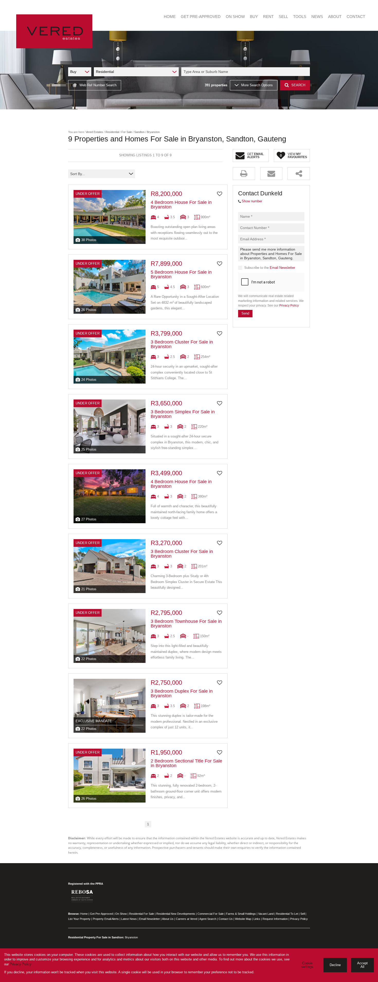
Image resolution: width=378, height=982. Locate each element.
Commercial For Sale (210, 913)
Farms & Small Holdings (241, 913)
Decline (335, 965)
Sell (302, 913)
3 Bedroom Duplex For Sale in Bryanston (182, 693)
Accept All (362, 965)
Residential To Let (287, 913)
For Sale (126, 132)
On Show (121, 913)
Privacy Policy (289, 305)
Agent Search (207, 918)
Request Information (275, 918)
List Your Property (79, 918)
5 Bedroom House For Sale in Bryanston (181, 274)
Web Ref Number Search (97, 85)
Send (245, 313)
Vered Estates (94, 132)
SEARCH (298, 85)
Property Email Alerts (106, 918)
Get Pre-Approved (101, 913)
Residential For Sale (141, 913)
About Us (168, 918)
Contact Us (226, 918)
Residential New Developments (175, 913)
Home (84, 913)
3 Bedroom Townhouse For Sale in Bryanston (186, 623)
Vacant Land (266, 913)
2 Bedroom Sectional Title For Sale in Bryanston (186, 763)
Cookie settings (307, 965)
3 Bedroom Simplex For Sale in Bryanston (183, 414)
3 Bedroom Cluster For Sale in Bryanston (182, 344)
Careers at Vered (186, 918)
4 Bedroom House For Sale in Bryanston (181, 204)
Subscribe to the (269, 268)
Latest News (129, 918)
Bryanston (131, 937)
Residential (112, 132)
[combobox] (246, 72)
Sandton (139, 132)
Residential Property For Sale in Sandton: (96, 937)
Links (257, 918)
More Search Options (257, 85)
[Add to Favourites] (219, 193)
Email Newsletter (282, 268)
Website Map (243, 918)
